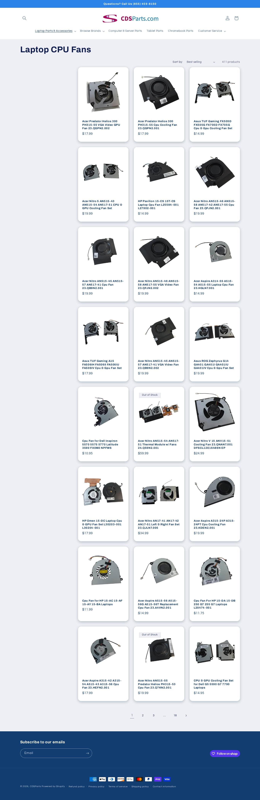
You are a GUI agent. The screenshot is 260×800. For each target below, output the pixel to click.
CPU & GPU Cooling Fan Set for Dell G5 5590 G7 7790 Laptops (214, 684)
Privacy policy (96, 787)
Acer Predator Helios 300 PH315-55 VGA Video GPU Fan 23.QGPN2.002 (101, 125)
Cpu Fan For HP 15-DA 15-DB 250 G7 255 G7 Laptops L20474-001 (214, 604)
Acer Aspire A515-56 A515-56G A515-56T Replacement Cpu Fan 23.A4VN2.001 (158, 604)
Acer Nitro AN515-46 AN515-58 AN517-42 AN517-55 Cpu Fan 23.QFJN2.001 (214, 205)
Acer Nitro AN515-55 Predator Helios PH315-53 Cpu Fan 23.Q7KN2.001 (157, 684)
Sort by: (178, 61)
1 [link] (132, 715)
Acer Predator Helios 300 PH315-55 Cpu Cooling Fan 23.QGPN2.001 (157, 125)
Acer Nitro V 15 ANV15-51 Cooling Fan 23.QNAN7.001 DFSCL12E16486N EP (213, 444)
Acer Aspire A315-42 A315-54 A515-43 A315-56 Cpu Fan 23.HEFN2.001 (101, 684)
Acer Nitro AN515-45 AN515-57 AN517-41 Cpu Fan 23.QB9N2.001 (103, 285)
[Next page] (186, 715)
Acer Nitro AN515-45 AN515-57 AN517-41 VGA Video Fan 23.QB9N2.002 (158, 365)
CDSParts (35, 786)
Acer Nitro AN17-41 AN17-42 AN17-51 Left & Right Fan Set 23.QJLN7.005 (158, 524)
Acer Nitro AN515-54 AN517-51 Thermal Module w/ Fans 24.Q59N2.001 (158, 444)
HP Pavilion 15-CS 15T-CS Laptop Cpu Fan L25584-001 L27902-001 (158, 205)
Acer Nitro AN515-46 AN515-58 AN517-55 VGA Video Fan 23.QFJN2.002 (158, 285)
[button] (24, 18)
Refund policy (77, 787)
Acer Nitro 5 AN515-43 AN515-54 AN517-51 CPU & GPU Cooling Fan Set (102, 205)
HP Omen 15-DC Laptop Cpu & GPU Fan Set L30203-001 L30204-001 (102, 524)
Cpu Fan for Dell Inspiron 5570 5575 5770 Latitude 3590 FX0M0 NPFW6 (100, 444)
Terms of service (118, 787)
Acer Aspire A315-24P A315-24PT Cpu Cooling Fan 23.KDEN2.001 (214, 524)
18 (175, 715)
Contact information (164, 787)
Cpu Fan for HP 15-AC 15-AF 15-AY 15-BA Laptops (102, 602)
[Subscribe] (87, 753)
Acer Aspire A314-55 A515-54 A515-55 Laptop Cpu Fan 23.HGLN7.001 (214, 285)
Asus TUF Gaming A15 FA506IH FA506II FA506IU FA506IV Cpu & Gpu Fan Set (102, 365)
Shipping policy (140, 787)
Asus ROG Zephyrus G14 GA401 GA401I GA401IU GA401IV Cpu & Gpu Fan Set (214, 365)
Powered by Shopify (53, 786)
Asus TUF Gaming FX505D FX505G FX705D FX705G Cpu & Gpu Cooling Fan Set (213, 125)
